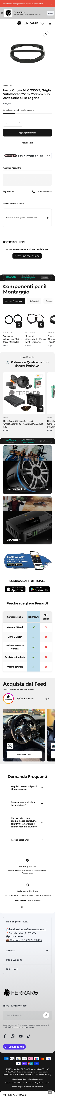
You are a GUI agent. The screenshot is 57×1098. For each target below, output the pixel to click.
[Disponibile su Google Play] (39, 589)
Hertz (5, 418)
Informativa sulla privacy (35, 1079)
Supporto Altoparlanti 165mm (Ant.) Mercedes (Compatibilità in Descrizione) (13, 342)
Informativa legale (17, 1087)
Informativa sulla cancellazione (33, 1087)
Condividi (10, 191)
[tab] (14, 301)
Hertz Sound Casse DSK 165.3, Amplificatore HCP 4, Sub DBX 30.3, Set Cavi (23, 424)
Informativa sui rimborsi (19, 1079)
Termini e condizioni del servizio (14, 1083)
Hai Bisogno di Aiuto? (44, 191)
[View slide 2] (25, 907)
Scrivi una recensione (27, 256)
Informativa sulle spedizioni (34, 1083)
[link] (27, 935)
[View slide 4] (33, 907)
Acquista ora (27, 142)
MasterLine (8, 333)
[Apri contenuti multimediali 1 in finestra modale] (46, 34)
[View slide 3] (29, 907)
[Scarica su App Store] (15, 589)
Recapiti (47, 1083)
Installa (50, 13)
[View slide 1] (22, 907)
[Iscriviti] (46, 1015)
